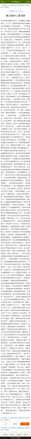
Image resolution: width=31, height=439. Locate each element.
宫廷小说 (12, 434)
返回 (3, 1)
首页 (29, 1)
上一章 (5, 424)
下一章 (25, 424)
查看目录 (15, 424)
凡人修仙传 (15, 2)
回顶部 (26, 434)
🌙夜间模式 (11, 11)
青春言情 (19, 434)
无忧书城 (5, 434)
